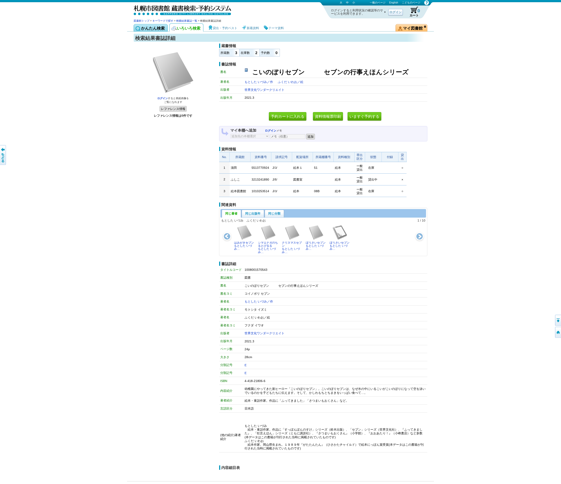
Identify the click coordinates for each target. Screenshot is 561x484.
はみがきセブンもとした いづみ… (244, 246)
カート (415, 12)
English (393, 2)
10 (423, 220)
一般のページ (377, 2)
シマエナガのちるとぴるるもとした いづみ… (268, 247)
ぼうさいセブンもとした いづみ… (316, 246)
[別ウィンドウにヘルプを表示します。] (427, 3)
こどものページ (411, 2)
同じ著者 (231, 213)
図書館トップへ (557, 332)
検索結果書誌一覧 (186, 20)
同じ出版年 (253, 213)
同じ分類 (274, 213)
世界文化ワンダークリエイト (264, 90)
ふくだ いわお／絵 (290, 82)
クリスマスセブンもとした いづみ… (292, 247)
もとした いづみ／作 (259, 82)
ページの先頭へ (557, 320)
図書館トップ (141, 20)
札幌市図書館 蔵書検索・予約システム (179, 9)
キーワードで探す (162, 20)
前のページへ (3, 155)
